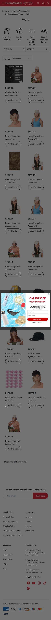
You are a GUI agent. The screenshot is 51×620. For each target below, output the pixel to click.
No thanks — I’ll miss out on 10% (37, 322)
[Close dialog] (48, 294)
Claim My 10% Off (37, 319)
